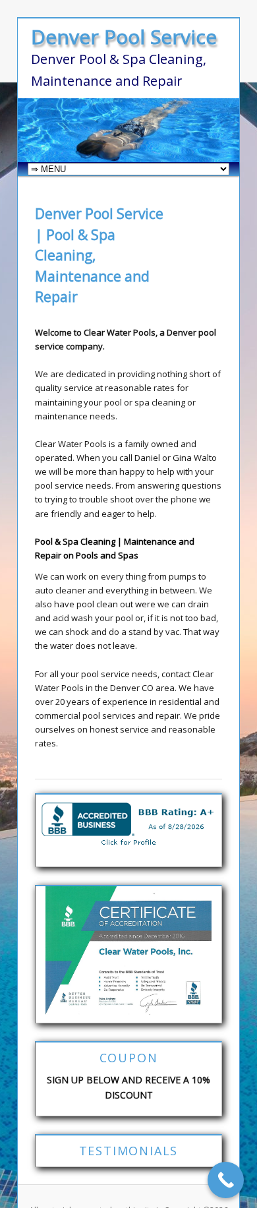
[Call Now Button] (226, 1180)
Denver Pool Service (124, 36)
